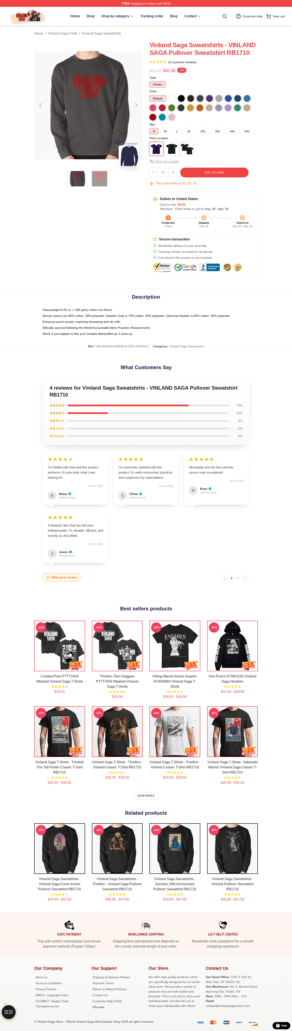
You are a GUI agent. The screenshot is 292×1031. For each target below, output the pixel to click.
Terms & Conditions (48, 983)
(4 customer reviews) (182, 62)
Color (153, 91)
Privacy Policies (45, 989)
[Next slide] (135, 105)
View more (146, 795)
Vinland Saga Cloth (62, 33)
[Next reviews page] (245, 578)
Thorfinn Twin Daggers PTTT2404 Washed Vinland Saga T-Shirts (117, 681)
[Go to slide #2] (99, 178)
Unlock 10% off (8, 1012)
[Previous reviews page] (224, 578)
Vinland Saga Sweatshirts (101, 33)
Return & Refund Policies (109, 989)
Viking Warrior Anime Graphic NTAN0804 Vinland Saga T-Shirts (174, 681)
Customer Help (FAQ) (107, 1001)
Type (152, 77)
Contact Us (100, 995)
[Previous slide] (40, 105)
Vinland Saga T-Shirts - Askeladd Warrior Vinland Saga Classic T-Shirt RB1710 (232, 767)
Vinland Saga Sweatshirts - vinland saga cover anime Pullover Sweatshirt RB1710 (59, 884)
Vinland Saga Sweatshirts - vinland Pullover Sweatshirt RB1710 (232, 884)
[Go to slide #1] (77, 178)
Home (38, 33)
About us (41, 977)
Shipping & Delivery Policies (111, 977)
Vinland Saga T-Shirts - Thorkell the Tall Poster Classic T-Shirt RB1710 (59, 767)
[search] (224, 16)
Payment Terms (103, 983)
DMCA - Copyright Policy (52, 995)
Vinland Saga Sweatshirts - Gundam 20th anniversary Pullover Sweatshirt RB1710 (174, 884)
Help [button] (284, 1025)
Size (152, 124)
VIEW (59, 667)
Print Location (158, 138)
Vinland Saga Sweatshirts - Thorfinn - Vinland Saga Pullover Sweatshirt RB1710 (117, 884)
